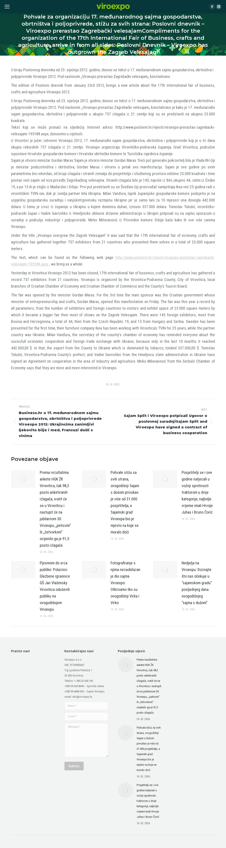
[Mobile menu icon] (7, 6)
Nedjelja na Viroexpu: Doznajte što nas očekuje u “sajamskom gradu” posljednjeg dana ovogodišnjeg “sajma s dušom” (197, 583)
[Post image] (23, 479)
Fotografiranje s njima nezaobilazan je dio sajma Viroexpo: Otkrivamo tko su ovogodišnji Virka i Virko (125, 583)
